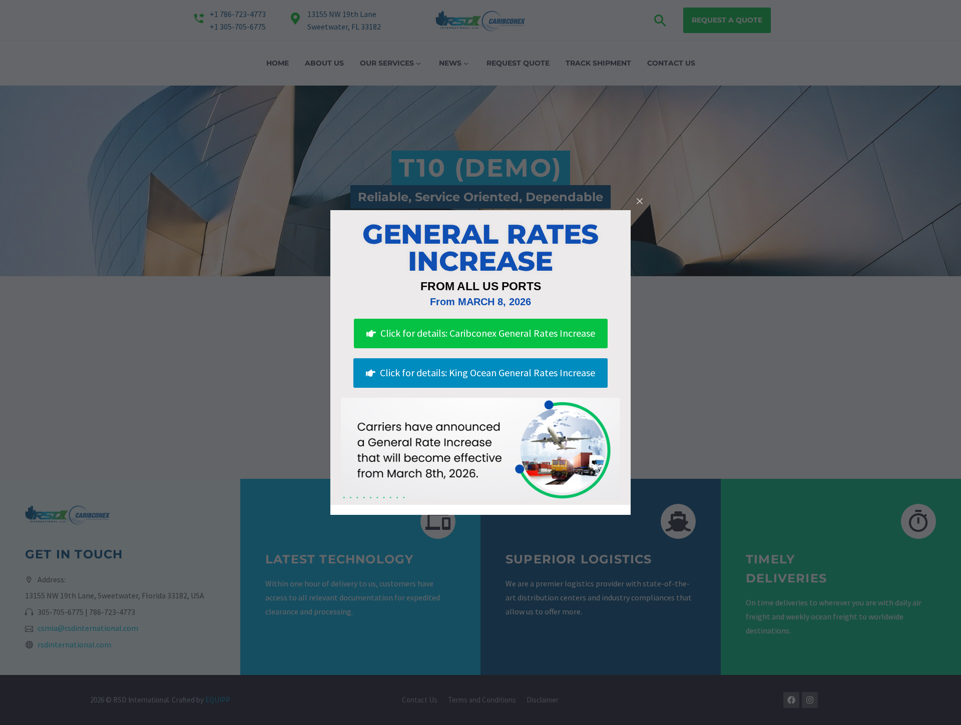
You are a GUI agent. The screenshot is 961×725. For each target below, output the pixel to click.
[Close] (640, 201)
